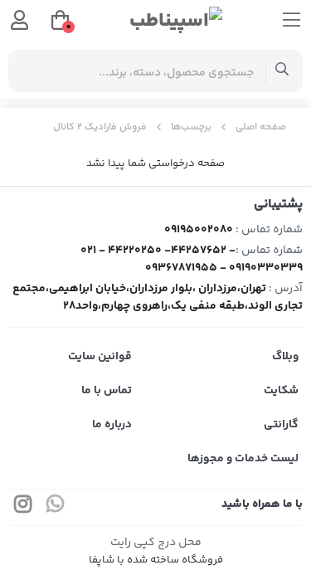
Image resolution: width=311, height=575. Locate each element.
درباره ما (112, 425)
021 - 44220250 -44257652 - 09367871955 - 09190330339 (191, 259)
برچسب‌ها (191, 127)
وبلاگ (285, 357)
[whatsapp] (55, 507)
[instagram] (23, 507)
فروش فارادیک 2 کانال (100, 127)
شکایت (281, 391)
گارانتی (281, 425)
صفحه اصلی (261, 127)
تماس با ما (106, 391)
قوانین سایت (100, 357)
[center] (282, 71)
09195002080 (198, 230)
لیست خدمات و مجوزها (243, 459)
